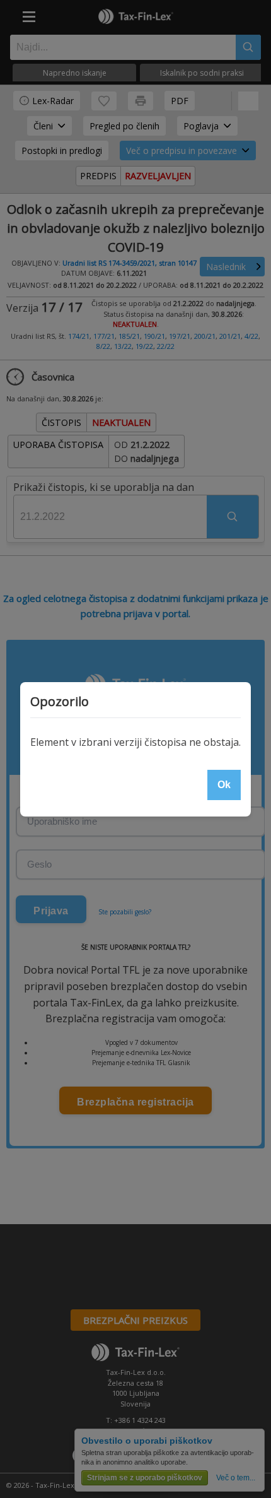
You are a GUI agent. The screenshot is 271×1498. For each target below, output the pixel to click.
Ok (224, 784)
